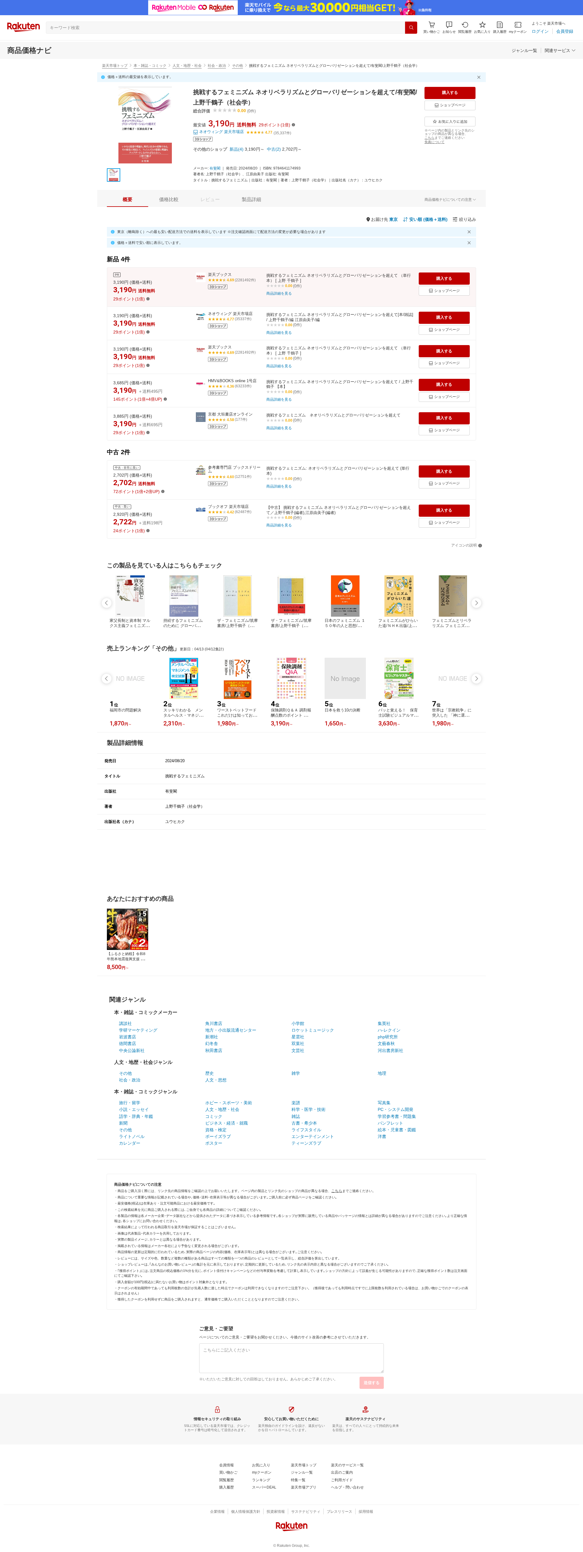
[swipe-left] (106, 603)
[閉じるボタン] (480, 77)
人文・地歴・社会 (187, 65)
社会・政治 (217, 65)
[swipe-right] (476, 603)
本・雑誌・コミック (150, 65)
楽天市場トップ (115, 65)
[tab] (127, 199)
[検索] (411, 28)
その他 (237, 65)
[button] (449, 27)
